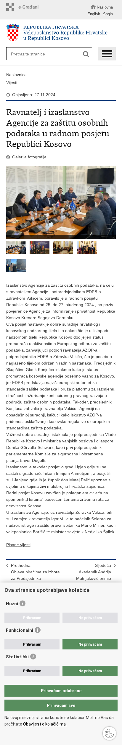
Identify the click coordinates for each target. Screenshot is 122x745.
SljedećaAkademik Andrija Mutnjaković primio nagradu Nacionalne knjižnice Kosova (92, 578)
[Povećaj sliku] (61, 202)
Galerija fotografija (29, 157)
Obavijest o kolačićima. (44, 724)
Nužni (12, 603)
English (93, 14)
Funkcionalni (19, 630)
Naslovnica (16, 74)
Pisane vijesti (18, 544)
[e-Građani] (24, 7)
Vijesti (11, 82)
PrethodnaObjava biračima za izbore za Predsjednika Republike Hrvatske (35, 575)
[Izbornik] (107, 53)
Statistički (17, 656)
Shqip (108, 14)
